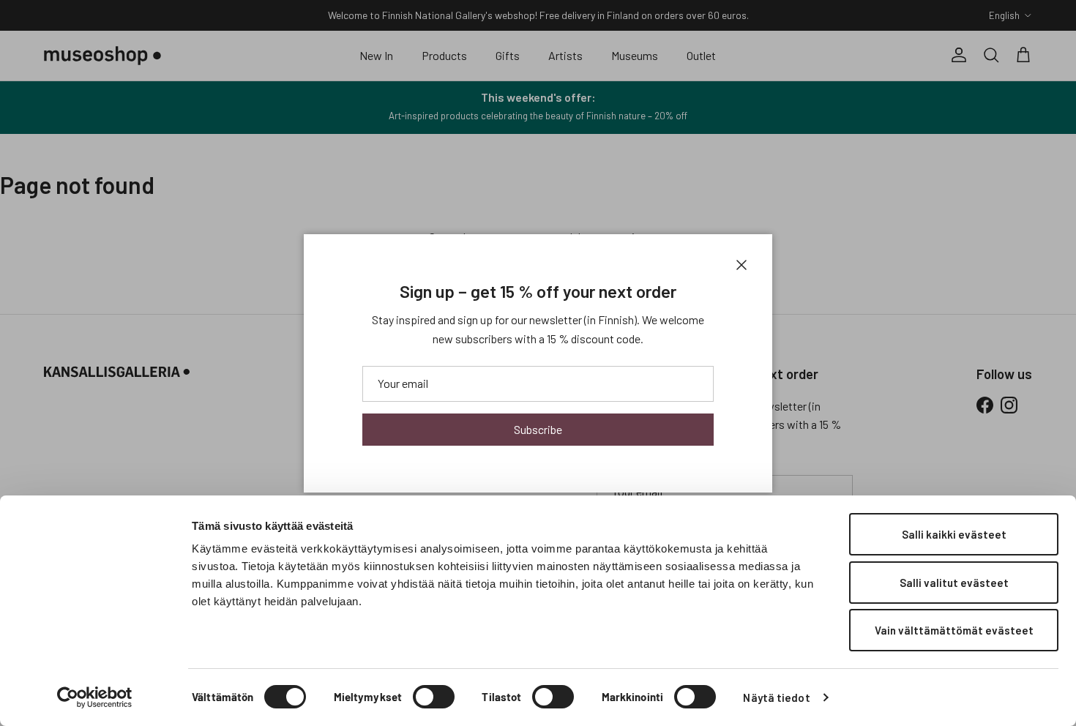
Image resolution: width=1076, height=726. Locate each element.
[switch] (434, 696)
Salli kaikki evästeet (954, 534)
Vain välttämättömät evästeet (954, 630)
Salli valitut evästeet (954, 582)
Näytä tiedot (776, 697)
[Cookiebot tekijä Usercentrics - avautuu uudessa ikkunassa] (95, 697)
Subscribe (538, 429)
